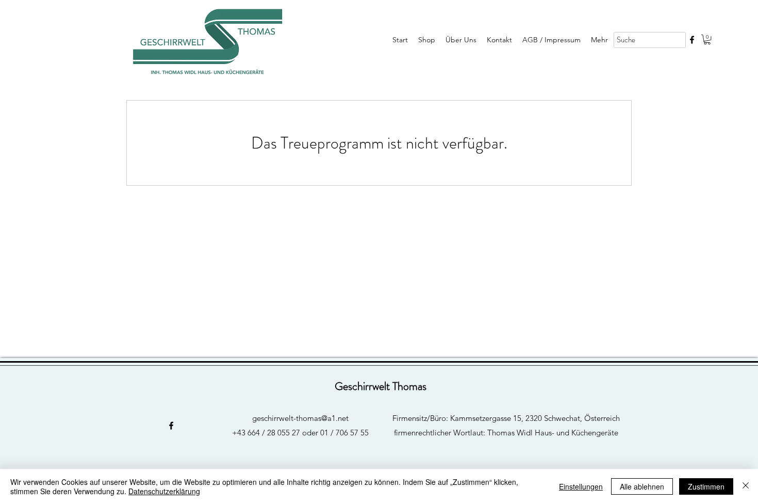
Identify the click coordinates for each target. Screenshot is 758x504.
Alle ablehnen (642, 486)
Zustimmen (706, 486)
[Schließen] (745, 486)
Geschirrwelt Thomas (380, 386)
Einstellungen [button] (581, 486)
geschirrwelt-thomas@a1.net (300, 418)
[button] (707, 39)
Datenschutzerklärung (164, 491)
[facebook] (692, 40)
